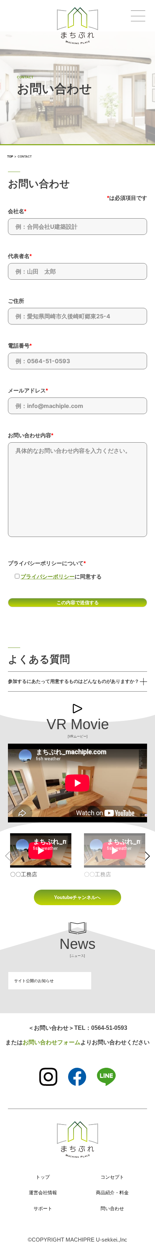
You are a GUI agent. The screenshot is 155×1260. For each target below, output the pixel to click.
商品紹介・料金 (112, 1192)
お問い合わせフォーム (51, 1042)
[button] (147, 856)
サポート (43, 1208)
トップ (43, 1177)
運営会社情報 (43, 1192)
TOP (10, 156)
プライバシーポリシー (48, 576)
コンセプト (112, 1177)
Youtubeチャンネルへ (77, 897)
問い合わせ (112, 1208)
